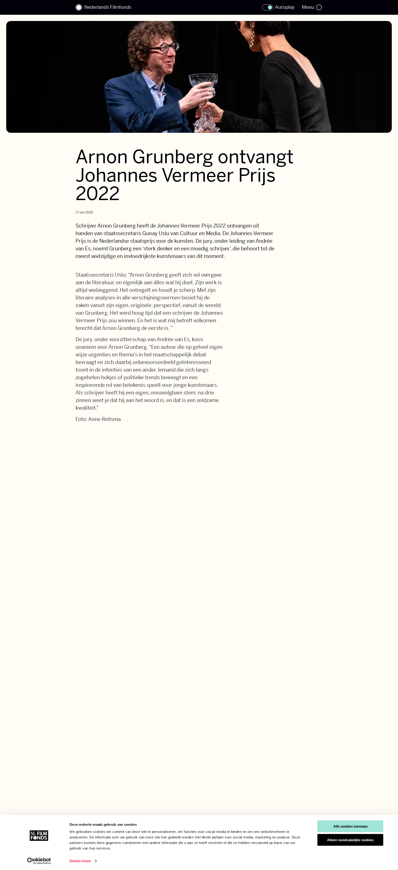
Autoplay (285, 7)
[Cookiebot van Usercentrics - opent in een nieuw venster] (39, 861)
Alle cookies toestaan (350, 826)
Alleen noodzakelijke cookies (350, 840)
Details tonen (80, 861)
